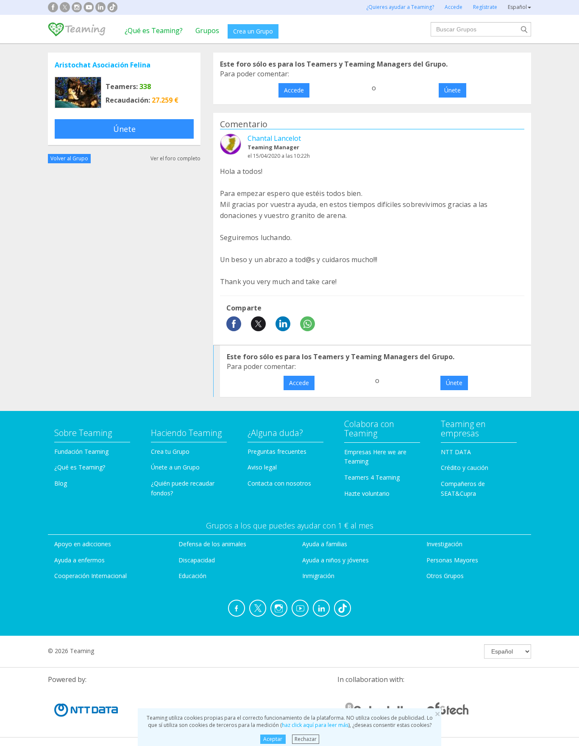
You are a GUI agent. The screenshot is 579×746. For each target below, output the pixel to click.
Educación (192, 576)
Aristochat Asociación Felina (102, 65)
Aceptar (272, 739)
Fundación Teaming (81, 451)
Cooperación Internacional (90, 576)
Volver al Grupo (69, 158)
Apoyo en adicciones (82, 544)
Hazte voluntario (367, 493)
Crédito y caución (464, 468)
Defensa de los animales (212, 544)
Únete (124, 129)
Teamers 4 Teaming (372, 477)
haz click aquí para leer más (315, 725)
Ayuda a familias (324, 544)
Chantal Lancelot (274, 138)
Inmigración (318, 576)
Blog (60, 483)
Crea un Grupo (253, 31)
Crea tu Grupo (170, 451)
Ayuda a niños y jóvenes (335, 560)
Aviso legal (262, 467)
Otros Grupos (445, 576)
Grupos (207, 30)
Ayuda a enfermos (79, 560)
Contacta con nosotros (279, 483)
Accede (294, 90)
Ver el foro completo (175, 158)
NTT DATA (456, 452)
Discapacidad (196, 560)
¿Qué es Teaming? (154, 30)
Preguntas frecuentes (277, 451)
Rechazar (306, 739)
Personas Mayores (452, 560)
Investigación (444, 544)
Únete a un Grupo (175, 467)
